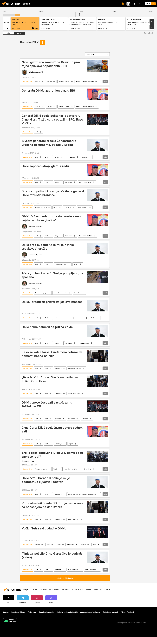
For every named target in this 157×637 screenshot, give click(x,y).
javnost (83, 544)
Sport (88, 590)
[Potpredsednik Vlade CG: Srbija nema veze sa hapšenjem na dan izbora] (97, 507)
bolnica (68, 318)
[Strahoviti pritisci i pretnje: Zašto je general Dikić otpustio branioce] (97, 195)
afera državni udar (85, 182)
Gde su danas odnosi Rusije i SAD (23, 23)
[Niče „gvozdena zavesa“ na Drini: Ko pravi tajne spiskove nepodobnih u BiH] (97, 66)
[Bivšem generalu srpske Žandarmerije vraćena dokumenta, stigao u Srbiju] (97, 144)
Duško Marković (73, 519)
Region (49, 81)
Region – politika (64, 81)
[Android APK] (10, 621)
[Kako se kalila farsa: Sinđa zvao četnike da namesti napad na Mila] (97, 356)
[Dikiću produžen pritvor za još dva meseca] (97, 305)
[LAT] (153, 3)
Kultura (107, 590)
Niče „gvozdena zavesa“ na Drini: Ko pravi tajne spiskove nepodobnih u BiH (51, 64)
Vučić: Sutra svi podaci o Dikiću (44, 528)
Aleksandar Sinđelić (85, 236)
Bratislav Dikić (29, 42)
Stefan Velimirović (74, 393)
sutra (94, 544)
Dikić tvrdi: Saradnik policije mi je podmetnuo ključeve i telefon (46, 480)
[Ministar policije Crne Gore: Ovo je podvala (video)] (97, 557)
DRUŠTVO (66, 590)
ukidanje (84, 157)
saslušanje (71, 418)
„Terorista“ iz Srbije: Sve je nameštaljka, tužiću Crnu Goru (50, 379)
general (72, 157)
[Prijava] (133, 3)
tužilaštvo (85, 418)
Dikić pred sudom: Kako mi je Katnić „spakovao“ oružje (48, 247)
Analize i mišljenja (41, 207)
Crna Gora (68, 182)
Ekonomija (54, 590)
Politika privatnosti (110, 612)
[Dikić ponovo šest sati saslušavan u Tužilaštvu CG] (97, 406)
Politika (37, 544)
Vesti (36, 132)
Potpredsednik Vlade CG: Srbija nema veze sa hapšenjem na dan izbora (52, 505)
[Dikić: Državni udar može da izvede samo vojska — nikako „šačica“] (97, 220)
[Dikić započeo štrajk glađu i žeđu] (97, 170)
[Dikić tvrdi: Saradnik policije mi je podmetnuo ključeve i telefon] (97, 482)
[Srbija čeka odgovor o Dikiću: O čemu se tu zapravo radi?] (97, 456)
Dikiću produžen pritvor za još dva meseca (52, 302)
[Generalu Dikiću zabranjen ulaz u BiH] (97, 94)
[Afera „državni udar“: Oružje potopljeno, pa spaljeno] (97, 277)
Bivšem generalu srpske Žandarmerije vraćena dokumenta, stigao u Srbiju (49, 143)
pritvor (57, 318)
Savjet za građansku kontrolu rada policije (82, 494)
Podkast (97, 590)
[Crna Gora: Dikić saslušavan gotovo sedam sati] (97, 431)
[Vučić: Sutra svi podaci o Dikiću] (97, 532)
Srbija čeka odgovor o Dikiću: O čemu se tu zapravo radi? (52, 454)
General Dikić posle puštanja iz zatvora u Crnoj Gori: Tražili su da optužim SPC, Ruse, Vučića (53, 119)
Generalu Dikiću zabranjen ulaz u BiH (48, 90)
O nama (5, 612)
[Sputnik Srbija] (12, 6)
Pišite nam (32, 612)
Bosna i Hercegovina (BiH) (85, 81)
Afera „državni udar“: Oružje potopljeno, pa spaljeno (52, 275)
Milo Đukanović (84, 343)
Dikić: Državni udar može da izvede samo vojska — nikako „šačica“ (51, 218)
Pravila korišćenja (18, 612)
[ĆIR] (148, 3)
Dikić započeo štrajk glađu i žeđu (45, 166)
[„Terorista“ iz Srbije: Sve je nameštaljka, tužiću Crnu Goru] (97, 381)
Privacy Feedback (127, 612)
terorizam (58, 418)
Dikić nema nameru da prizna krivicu (48, 327)
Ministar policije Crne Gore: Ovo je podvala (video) (52, 555)
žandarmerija (59, 157)
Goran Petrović (83, 207)
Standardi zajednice (46, 612)
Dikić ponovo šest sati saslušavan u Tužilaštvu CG (47, 404)
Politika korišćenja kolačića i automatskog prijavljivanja (78, 612)
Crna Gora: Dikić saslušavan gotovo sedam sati (52, 429)
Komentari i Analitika (60, 293)
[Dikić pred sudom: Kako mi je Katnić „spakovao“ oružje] (97, 248)
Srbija (57, 182)
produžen (81, 318)
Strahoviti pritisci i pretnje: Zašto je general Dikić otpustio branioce (53, 193)
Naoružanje (77, 590)
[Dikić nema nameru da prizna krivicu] (97, 331)
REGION (37, 81)
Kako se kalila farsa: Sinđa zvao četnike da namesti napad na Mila (52, 354)
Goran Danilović (90, 570)
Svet (46, 157)
